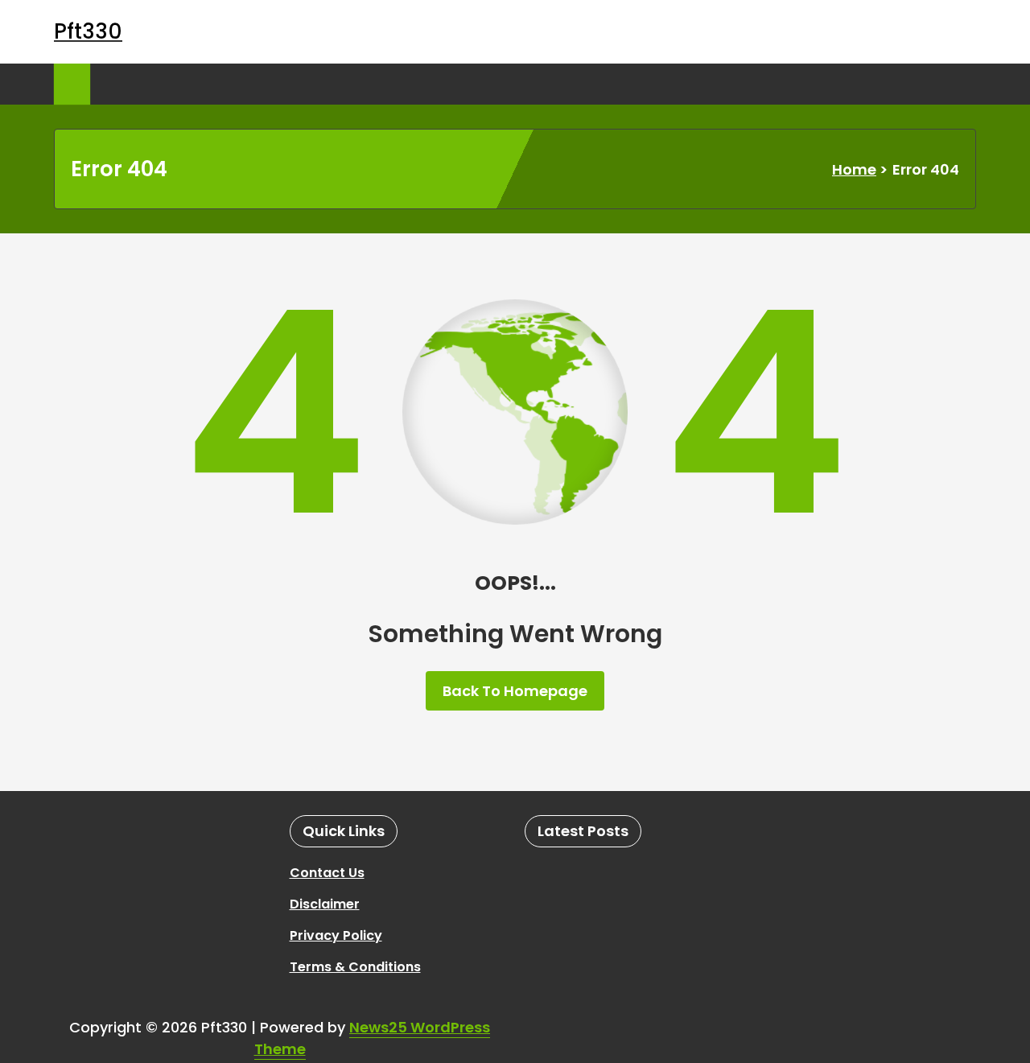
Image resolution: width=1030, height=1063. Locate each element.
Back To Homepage (515, 691)
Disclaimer (325, 904)
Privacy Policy (336, 935)
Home (854, 169)
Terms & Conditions (355, 967)
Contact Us (327, 872)
